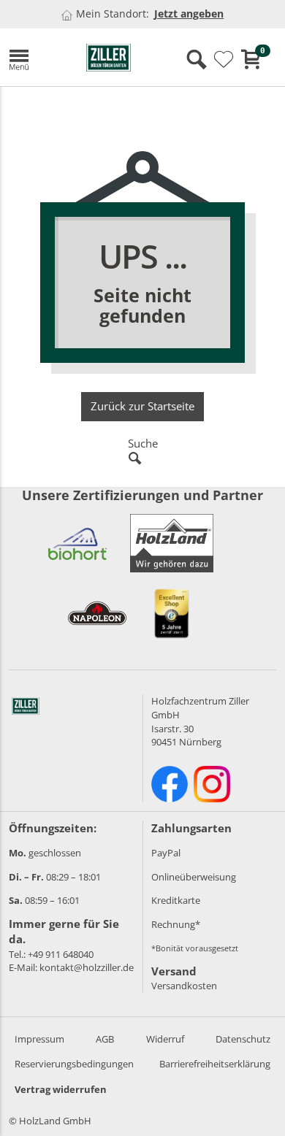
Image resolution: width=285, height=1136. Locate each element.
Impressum (39, 1038)
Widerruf (165, 1038)
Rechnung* (175, 924)
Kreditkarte (175, 900)
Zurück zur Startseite (142, 406)
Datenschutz (243, 1038)
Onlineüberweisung (193, 876)
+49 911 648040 (61, 954)
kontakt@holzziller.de (86, 967)
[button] (36, 57)
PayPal (165, 852)
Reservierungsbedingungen (74, 1063)
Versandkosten (184, 985)
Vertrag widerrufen (61, 1089)
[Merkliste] (223, 60)
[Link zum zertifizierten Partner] (77, 543)
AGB (105, 1038)
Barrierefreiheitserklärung (214, 1063)
